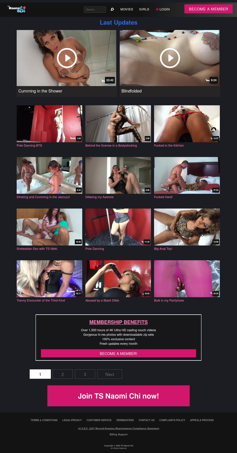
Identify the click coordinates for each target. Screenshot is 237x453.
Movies (126, 9)
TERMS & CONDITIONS (44, 420)
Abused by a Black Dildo (102, 300)
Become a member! (118, 353)
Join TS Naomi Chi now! (118, 396)
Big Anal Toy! (163, 248)
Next (109, 374)
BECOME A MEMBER (208, 8)
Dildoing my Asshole (99, 197)
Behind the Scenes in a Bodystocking (111, 145)
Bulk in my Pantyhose (169, 300)
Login (165, 9)
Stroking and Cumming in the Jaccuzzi (43, 197)
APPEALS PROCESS (202, 420)
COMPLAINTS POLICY (172, 420)
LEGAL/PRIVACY (72, 420)
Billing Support (119, 434)
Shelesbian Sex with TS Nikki (37, 248)
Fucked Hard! (163, 197)
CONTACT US (146, 420)
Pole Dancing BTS (29, 145)
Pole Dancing (94, 248)
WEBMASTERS (125, 420)
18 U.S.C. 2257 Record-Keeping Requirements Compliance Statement (118, 428)
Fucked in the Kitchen (169, 145)
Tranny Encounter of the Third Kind (41, 300)
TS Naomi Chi (127, 445)
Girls (144, 9)
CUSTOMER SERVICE (99, 420)
